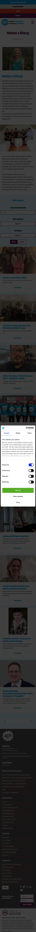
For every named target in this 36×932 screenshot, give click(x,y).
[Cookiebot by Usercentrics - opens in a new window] (26, 428)
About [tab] (30, 433)
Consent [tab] (6, 433)
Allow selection (18, 496)
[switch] (31, 470)
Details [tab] (18, 433)
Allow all (18, 490)
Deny (18, 502)
